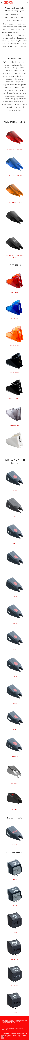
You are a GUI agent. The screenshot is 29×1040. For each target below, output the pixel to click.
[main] (14, 27)
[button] (2, 2)
